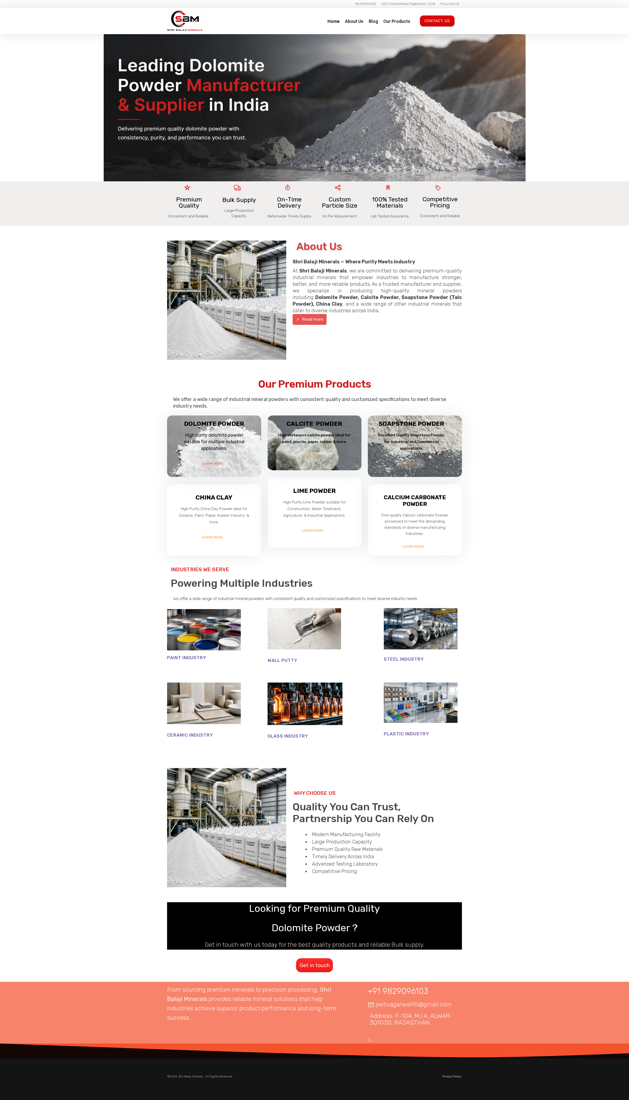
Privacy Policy (452, 1076)
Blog (373, 21)
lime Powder (314, 490)
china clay (214, 497)
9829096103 (365, 4)
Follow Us (449, 4)
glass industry (288, 736)
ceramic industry (190, 735)
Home (334, 21)
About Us (354, 21)
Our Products (396, 21)
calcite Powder (314, 423)
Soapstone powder (411, 423)
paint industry (186, 657)
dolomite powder (214, 423)
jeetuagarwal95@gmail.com (408, 4)
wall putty (282, 660)
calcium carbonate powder (415, 500)
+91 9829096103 (398, 991)
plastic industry (406, 734)
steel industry (404, 659)
